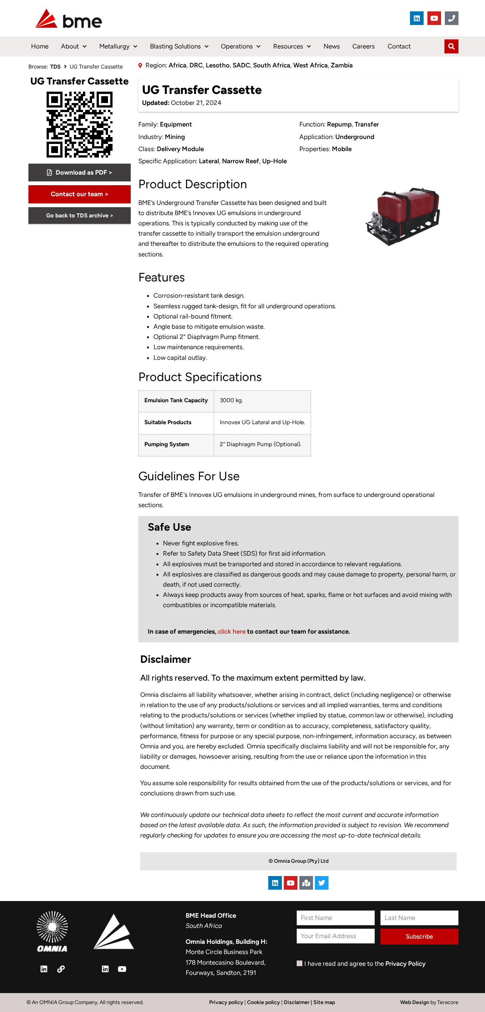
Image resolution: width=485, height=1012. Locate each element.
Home (39, 46)
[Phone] (451, 18)
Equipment (176, 124)
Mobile (342, 149)
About (70, 46)
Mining (175, 137)
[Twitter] (322, 883)
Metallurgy (114, 46)
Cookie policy (263, 1002)
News (332, 46)
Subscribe (419, 936)
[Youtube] (434, 18)
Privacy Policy (405, 963)
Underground (354, 137)
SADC (241, 65)
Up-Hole (274, 161)
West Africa (310, 65)
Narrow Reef (240, 161)
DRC (196, 65)
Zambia (342, 65)
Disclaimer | (298, 1002)
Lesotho (218, 65)
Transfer (367, 124)
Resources (288, 46)
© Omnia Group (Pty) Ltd (299, 861)
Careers (363, 46)
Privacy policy (226, 1002)
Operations (237, 46)
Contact (399, 46)
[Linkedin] (417, 18)
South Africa (271, 65)
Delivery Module (180, 149)
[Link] (61, 969)
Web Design (415, 1002)
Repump (339, 124)
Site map (324, 1002)
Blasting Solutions (175, 46)
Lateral (209, 161)
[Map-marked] (306, 883)
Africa (177, 65)
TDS (55, 66)
